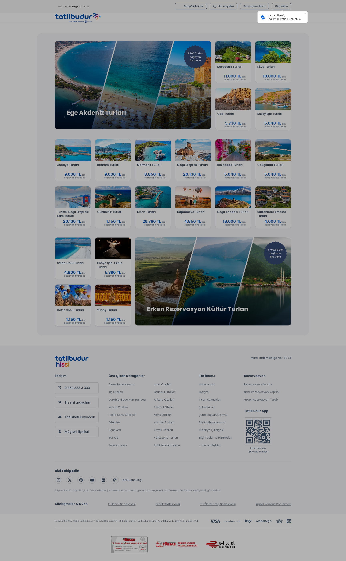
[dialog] (282, 17)
